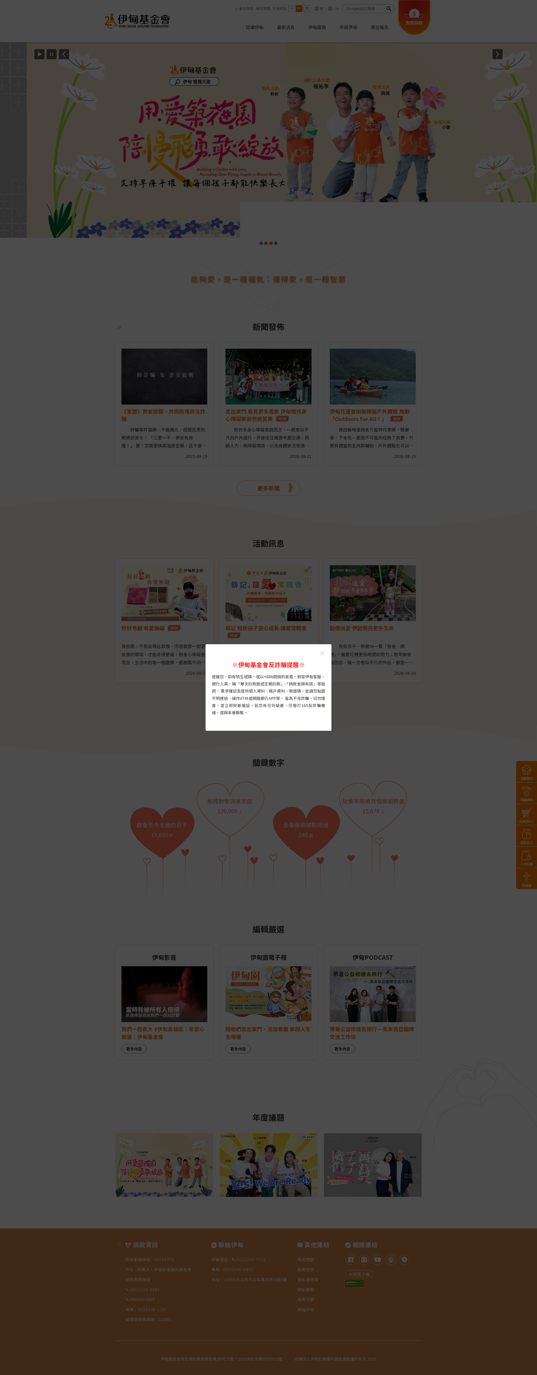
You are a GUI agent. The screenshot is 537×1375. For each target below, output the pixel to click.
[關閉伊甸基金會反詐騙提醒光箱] (322, 653)
